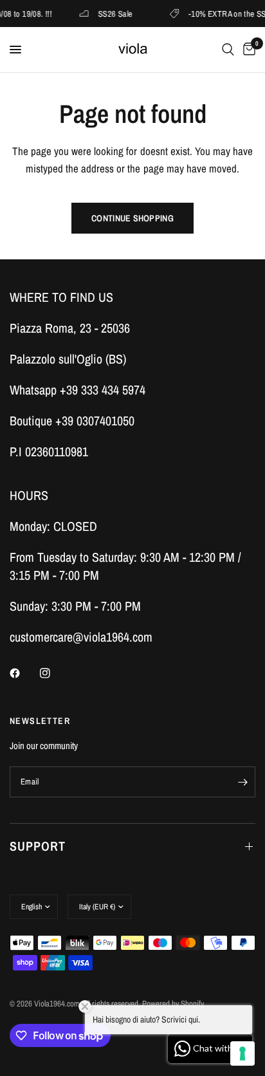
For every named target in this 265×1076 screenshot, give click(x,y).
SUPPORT (38, 846)
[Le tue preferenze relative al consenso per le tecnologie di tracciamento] (242, 1053)
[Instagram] (54, 673)
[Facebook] (24, 673)
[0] (247, 49)
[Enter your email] (242, 781)
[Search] (228, 49)
